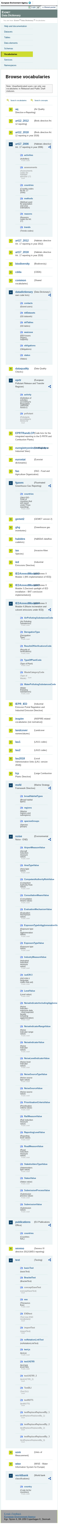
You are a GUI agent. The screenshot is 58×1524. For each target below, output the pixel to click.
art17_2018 (22, 252)
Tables (7, 37)
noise (18, 836)
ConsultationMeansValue (29, 895)
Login (33, 7)
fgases (19, 482)
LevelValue (29, 991)
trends (27, 227)
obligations (29, 345)
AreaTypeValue (29, 865)
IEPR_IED (21, 703)
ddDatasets (29, 313)
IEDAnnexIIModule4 (24, 603)
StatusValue (29, 1178)
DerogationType (29, 632)
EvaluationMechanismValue (29, 909)
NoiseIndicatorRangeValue (29, 1026)
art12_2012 (22, 120)
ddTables (28, 322)
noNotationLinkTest (29, 1339)
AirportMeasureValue (29, 847)
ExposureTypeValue (29, 943)
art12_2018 (22, 132)
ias (17, 550)
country (28, 1486)
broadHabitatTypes (29, 796)
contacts (28, 303)
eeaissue (28, 332)
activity (27, 394)
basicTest (29, 1268)
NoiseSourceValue (29, 1088)
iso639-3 (28, 975)
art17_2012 (22, 240)
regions (28, 808)
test (17, 1260)
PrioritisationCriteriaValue (29, 1102)
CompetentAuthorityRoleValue (29, 879)
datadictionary (24, 292)
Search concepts (41, 100)
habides (20, 539)
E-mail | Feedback (12, 1514)
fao (17, 471)
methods (28, 198)
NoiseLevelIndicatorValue (29, 1058)
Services (8, 60)
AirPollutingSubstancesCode (29, 618)
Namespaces (10, 65)
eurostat (20, 459)
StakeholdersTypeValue (29, 1164)
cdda (18, 272)
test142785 (29, 1361)
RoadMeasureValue (29, 1146)
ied (17, 562)
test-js (27, 1349)
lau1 (17, 741)
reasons (28, 214)
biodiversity (22, 263)
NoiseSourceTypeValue (29, 1074)
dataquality (22, 368)
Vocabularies (10, 54)
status (27, 355)
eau (26, 1299)
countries (29, 185)
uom (18, 1452)
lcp (17, 773)
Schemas (8, 48)
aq (16, 109)
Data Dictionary (27, 20)
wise (18, 1463)
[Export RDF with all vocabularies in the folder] (49, 147)
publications (22, 1222)
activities (28, 155)
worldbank (21, 1475)
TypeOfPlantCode (29, 660)
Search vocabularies (18, 100)
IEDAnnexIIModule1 (24, 573)
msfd (18, 785)
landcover (21, 730)
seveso (19, 1248)
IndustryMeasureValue (29, 957)
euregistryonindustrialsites (24, 448)
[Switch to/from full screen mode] (39, 7)
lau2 (17, 750)
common (20, 280)
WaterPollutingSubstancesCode (29, 684)
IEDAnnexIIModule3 (24, 585)
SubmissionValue (29, 1204)
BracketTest (29, 1277)
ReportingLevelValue (29, 1132)
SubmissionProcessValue (29, 1190)
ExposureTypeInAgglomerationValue (29, 925)
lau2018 (20, 758)
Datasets (8, 31)
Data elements (11, 43)
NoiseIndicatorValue (29, 1042)
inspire (19, 718)
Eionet (16, 20)
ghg (17, 527)
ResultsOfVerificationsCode (29, 646)
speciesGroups (29, 821)
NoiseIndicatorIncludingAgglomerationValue (29, 1003)
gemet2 (19, 519)
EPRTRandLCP (24, 433)
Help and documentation (15, 26)
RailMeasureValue (29, 1116)
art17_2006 (22, 143)
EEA (17, 2)
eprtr (18, 380)
